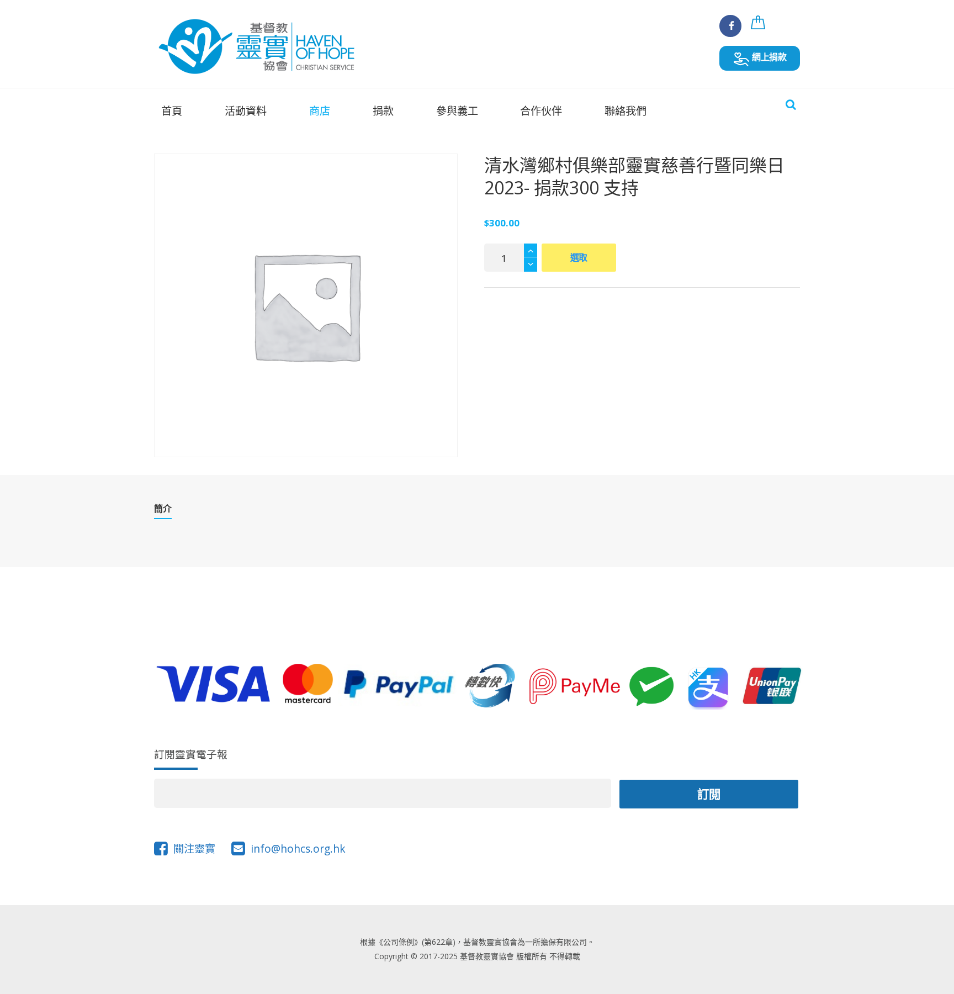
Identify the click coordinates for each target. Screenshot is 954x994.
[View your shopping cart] (760, 28)
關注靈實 (194, 848)
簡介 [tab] (163, 509)
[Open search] (791, 104)
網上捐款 (768, 57)
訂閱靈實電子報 (190, 754)
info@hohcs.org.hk (298, 848)
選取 (579, 257)
